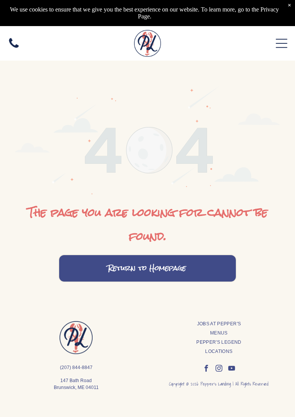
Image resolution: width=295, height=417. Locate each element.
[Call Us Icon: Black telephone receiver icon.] (14, 47)
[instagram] (219, 369)
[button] (281, 43)
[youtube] (231, 369)
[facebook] (206, 369)
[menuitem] (219, 323)
